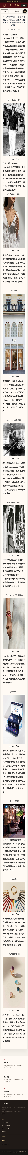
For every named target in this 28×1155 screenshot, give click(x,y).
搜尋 (5, 11)
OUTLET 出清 (5, 1128)
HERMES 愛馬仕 (6, 1125)
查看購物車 (17, 11)
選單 (24, 5)
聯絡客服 (3, 1113)
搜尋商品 (4, 1131)
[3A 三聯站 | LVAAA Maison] (10, 5)
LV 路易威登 (5, 1122)
